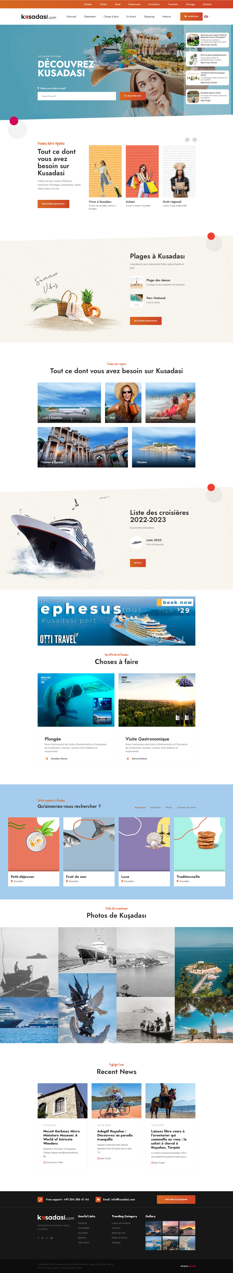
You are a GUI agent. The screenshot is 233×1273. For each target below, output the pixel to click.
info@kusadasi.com (123, 1199)
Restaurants (134, 4)
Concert (116, 1228)
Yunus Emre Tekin (54, 1162)
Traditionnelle (188, 876)
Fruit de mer (76, 876)
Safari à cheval (119, 1237)
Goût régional (98, 201)
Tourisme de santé (186, 807)
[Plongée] (76, 700)
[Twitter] (42, 1238)
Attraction (169, 201)
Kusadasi (83, 1232)
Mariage (190, 4)
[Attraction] (179, 171)
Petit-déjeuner (22, 876)
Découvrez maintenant (53, 204)
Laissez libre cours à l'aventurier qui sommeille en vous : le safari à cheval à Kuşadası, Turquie (169, 1139)
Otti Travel (83, 1242)
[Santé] (142, 171)
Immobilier (154, 4)
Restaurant (140, 807)
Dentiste (207, 4)
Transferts (173, 4)
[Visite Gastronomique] (157, 700)
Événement (90, 16)
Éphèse (88, 4)
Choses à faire (111, 16)
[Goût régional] (105, 171)
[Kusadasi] (38, 16)
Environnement (159, 418)
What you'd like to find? (53, 88)
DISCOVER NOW (134, 96)
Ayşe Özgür (105, 1158)
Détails (137, 563)
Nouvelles (193, 16)
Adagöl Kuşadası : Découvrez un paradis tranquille (115, 1135)
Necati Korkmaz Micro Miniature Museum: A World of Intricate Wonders (61, 1137)
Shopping (149, 16)
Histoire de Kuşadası (176, 1199)
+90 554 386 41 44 (76, 1199)
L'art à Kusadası (52, 418)
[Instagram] (47, 1238)
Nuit (112, 418)
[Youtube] (51, 1238)
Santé (117, 4)
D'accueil (71, 16)
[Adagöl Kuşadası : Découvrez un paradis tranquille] (116, 1100)
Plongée (53, 739)
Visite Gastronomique (147, 739)
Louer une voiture (121, 1223)
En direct (131, 16)
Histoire (166, 16)
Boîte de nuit (118, 1232)
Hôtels (103, 4)
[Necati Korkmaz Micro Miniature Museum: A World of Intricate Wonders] (63, 1100)
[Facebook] (38, 1238)
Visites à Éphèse (52, 462)
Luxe (125, 876)
